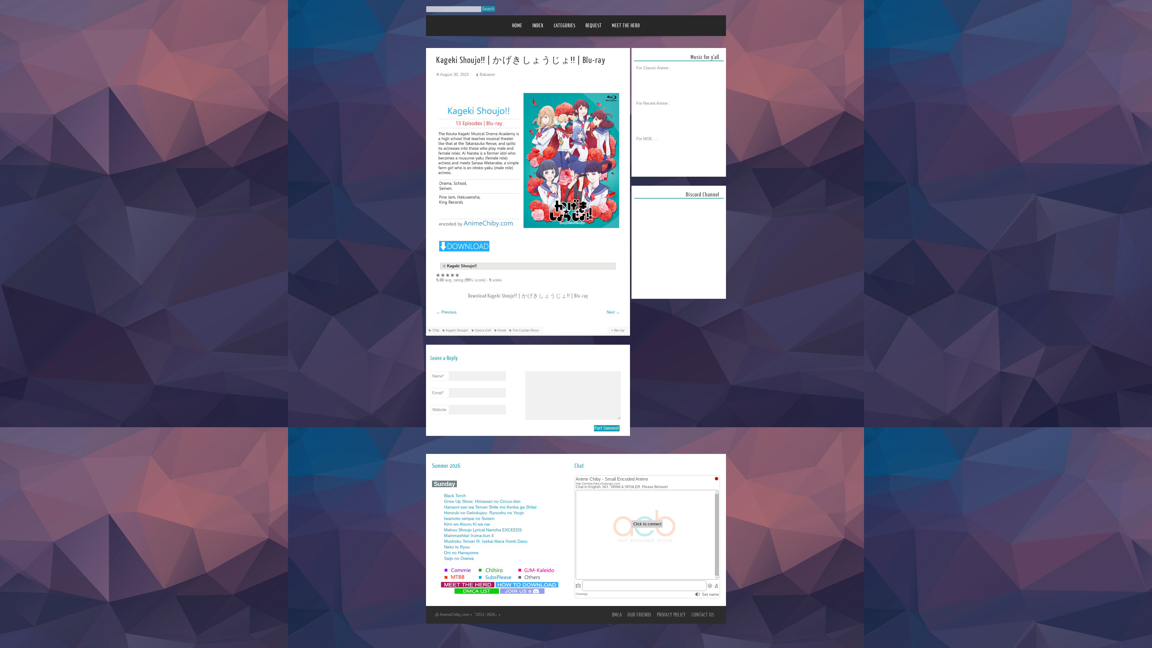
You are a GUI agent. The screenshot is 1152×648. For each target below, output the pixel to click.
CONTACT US (703, 615)
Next (613, 312)
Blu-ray (619, 330)
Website (439, 409)
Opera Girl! (483, 330)
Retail (502, 330)
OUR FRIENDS (639, 615)
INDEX (538, 25)
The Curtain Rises (525, 330)
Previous (446, 312)
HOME (517, 25)
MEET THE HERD (626, 25)
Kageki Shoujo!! (457, 330)
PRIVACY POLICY (671, 615)
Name (438, 376)
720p (435, 330)
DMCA (617, 615)
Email (438, 393)
